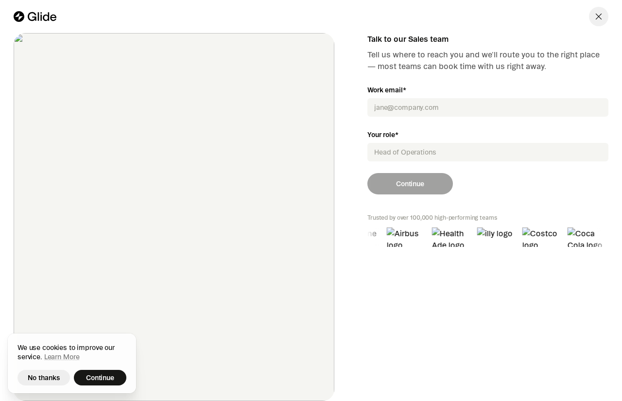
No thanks (44, 378)
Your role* (382, 135)
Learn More (62, 357)
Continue (410, 184)
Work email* (386, 90)
